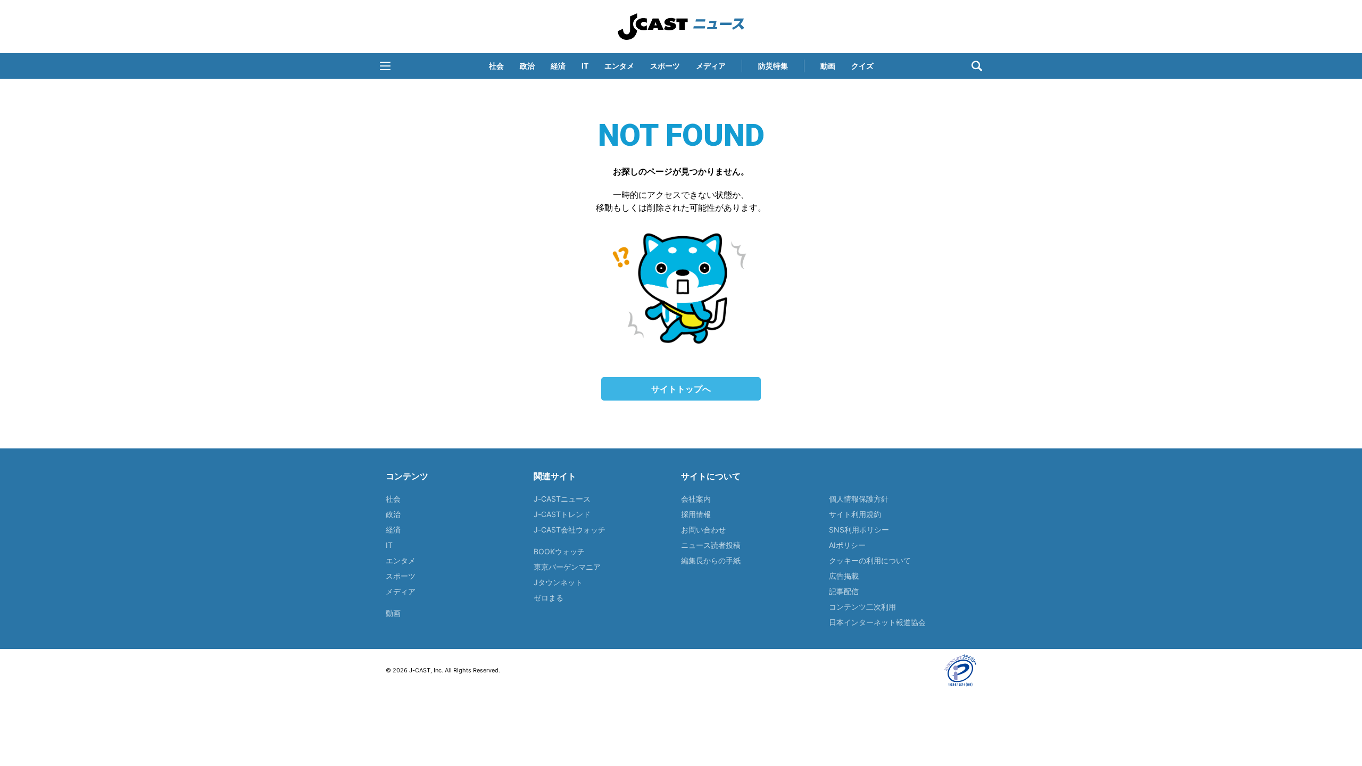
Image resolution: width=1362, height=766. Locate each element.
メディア (711, 65)
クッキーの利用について (870, 560)
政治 (527, 65)
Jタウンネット (558, 582)
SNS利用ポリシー (859, 529)
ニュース (681, 26)
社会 (496, 65)
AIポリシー (847, 544)
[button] (385, 66)
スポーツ (665, 65)
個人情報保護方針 (858, 498)
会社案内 (696, 498)
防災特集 (773, 65)
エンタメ (619, 65)
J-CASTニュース (562, 498)
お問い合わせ (703, 529)
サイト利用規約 (855, 514)
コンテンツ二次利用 (862, 606)
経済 (558, 65)
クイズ (862, 65)
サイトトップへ (681, 389)
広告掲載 (844, 575)
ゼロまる (548, 597)
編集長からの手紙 (711, 560)
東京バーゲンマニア (567, 566)
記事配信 (844, 591)
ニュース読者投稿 (711, 544)
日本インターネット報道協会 (877, 622)
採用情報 (696, 514)
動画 (827, 65)
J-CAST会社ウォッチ (569, 529)
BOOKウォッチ (559, 551)
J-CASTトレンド (562, 514)
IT (585, 65)
